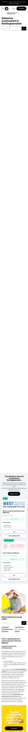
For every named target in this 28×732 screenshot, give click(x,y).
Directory (4, 13)
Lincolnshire (5, 627)
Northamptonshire (7, 629)
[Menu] (3, 8)
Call (14, 531)
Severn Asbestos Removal (11, 553)
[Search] (24, 28)
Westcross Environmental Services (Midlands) (14, 511)
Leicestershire (19, 627)
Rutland (17, 631)
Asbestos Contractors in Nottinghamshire (13, 13)
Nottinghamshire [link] (20, 629)
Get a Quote (14, 728)
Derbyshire (5, 631)
